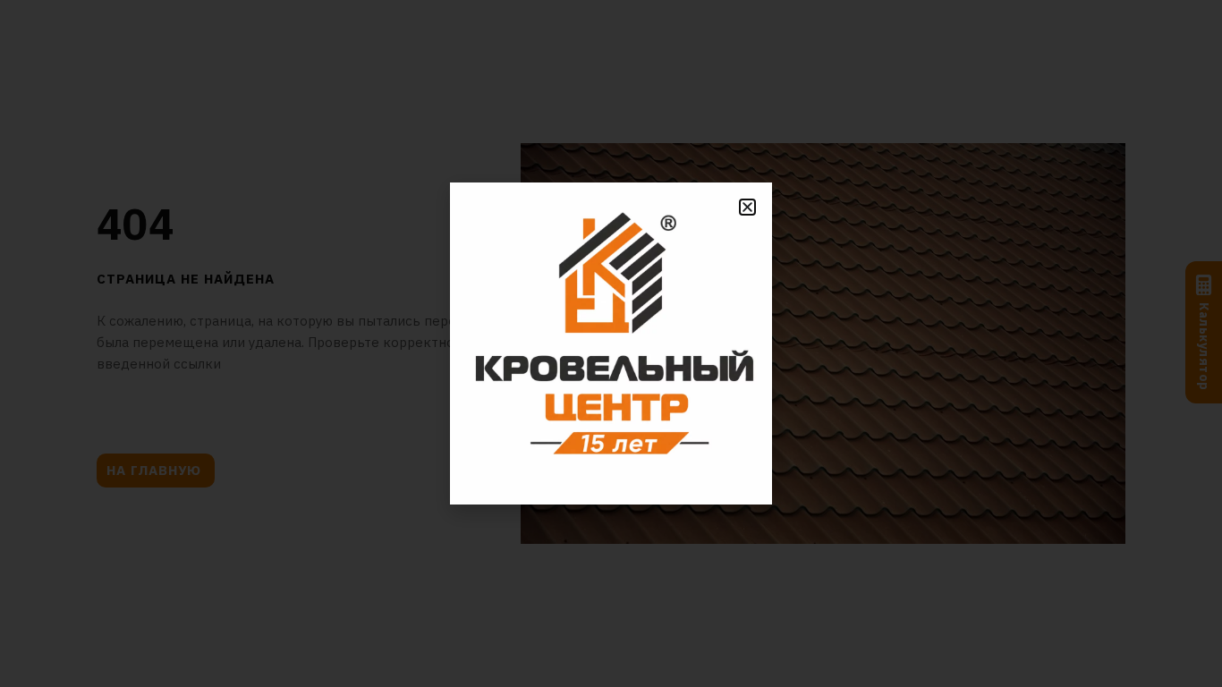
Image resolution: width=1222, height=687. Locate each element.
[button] (747, 207)
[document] (611, 343)
